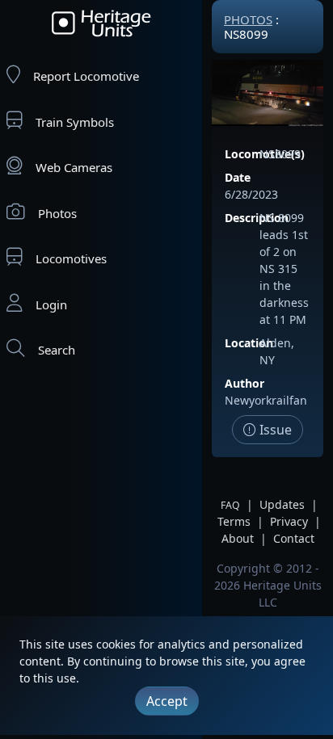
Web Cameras (74, 167)
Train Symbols (75, 122)
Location (249, 343)
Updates (282, 504)
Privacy (289, 521)
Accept (167, 701)
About (237, 538)
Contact (293, 538)
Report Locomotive (86, 76)
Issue (274, 430)
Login (51, 304)
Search (56, 350)
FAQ (230, 505)
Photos (57, 213)
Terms (234, 521)
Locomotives (71, 258)
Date (238, 177)
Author (244, 383)
